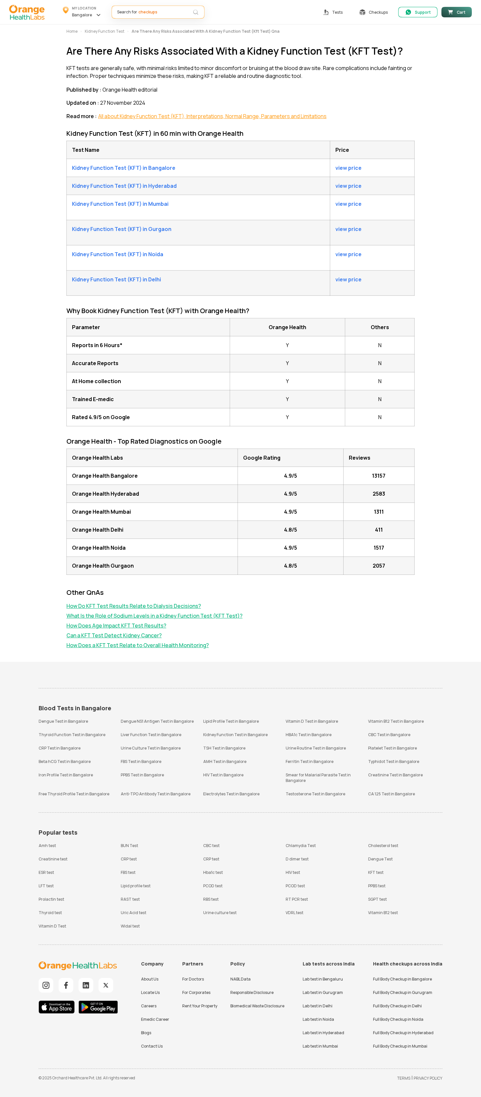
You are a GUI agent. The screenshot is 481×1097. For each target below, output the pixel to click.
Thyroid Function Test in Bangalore (72, 734)
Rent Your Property (199, 1006)
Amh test (47, 845)
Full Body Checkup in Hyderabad (403, 1032)
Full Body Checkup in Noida (398, 1019)
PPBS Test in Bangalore (142, 775)
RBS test (211, 899)
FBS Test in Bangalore (141, 761)
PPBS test (376, 886)
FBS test (128, 872)
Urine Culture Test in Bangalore (151, 748)
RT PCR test (297, 899)
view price (348, 167)
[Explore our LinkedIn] (86, 985)
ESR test (46, 872)
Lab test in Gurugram (323, 992)
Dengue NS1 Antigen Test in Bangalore (157, 721)
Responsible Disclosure (252, 992)
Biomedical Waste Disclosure (257, 1006)
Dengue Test (380, 859)
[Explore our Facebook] (66, 985)
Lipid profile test (136, 886)
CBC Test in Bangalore (389, 734)
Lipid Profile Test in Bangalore (231, 721)
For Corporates (196, 992)
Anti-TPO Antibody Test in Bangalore (155, 794)
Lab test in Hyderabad (323, 1032)
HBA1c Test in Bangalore (308, 734)
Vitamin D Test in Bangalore (312, 721)
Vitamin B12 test (383, 912)
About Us (149, 979)
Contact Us (152, 1046)
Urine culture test (220, 912)
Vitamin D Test (52, 926)
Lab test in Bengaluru (323, 979)
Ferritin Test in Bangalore (309, 761)
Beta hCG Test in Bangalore (65, 761)
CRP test (129, 859)
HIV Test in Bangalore (223, 775)
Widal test (130, 926)
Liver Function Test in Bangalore (151, 734)
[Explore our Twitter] (105, 985)
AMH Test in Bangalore (224, 761)
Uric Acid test (133, 912)
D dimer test (297, 859)
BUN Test (129, 845)
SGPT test (377, 899)
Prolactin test (51, 899)
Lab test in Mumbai (320, 1046)
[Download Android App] (98, 1007)
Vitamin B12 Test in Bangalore (396, 721)
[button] (82, 12)
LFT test (46, 886)
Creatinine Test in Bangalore (395, 775)
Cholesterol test (383, 845)
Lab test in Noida (318, 1019)
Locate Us (150, 992)
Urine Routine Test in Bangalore (316, 748)
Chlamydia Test (301, 845)
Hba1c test (213, 872)
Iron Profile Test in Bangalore (66, 775)
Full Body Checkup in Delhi (397, 1006)
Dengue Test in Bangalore (63, 721)
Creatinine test (53, 859)
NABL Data (240, 979)
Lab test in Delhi (317, 1006)
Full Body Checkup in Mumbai (400, 1046)
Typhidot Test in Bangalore (393, 761)
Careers (148, 1006)
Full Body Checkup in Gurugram (402, 992)
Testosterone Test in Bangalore (315, 794)
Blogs (146, 1032)
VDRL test (294, 912)
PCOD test (213, 886)
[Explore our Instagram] (46, 985)
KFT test (375, 872)
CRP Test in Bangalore (59, 748)
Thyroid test (50, 912)
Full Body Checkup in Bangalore (402, 979)
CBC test (211, 845)
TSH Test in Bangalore (224, 748)
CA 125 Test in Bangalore (391, 794)
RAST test (130, 899)
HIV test (293, 872)
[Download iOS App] (58, 1007)
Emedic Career (155, 1019)
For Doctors (193, 979)
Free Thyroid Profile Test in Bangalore (74, 794)
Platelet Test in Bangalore (392, 748)
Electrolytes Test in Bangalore (231, 794)
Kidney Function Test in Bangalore (235, 734)
